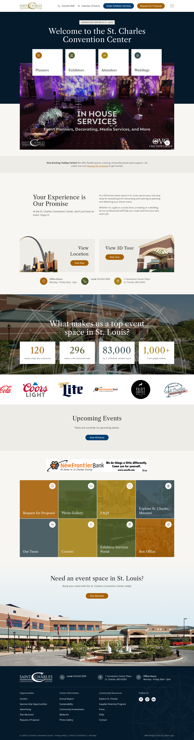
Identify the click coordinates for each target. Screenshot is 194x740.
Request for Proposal (151, 5)
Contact (103, 719)
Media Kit (64, 714)
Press (102, 709)
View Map (79, 263)
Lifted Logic (169, 735)
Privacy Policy (61, 735)
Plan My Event (97, 595)
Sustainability (66, 704)
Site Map (92, 735)
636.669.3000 (103, 279)
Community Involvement (72, 709)
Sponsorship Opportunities (33, 704)
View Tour (115, 257)
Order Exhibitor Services (118, 5)
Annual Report (67, 698)
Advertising (25, 709)
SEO (159, 735)
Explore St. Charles (108, 698)
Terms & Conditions (78, 735)
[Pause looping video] (167, 142)
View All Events (97, 437)
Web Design (150, 735)
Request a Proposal (29, 719)
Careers (24, 698)
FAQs (101, 714)
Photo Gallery (66, 719)
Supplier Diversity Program (112, 704)
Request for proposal (97, 166)
